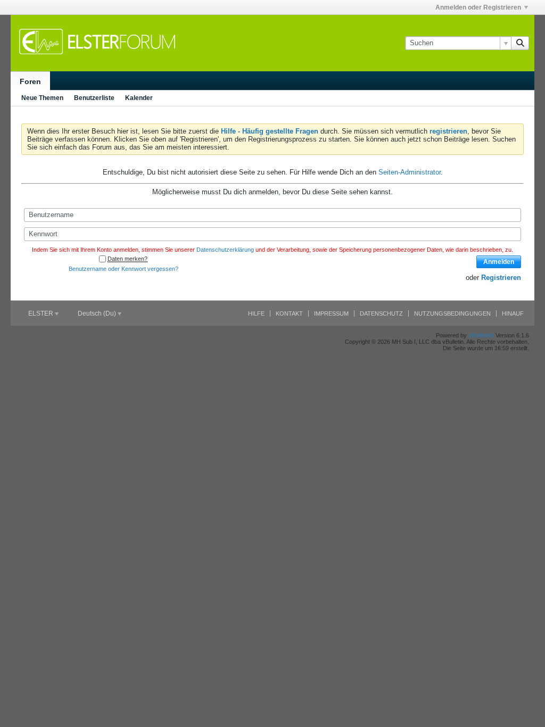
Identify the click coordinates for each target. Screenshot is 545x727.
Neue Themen (42, 98)
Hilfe (256, 313)
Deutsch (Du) (98, 313)
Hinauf (513, 313)
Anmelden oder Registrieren (478, 7)
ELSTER (41, 313)
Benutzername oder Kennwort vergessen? (123, 269)
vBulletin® (481, 335)
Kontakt (289, 313)
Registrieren (501, 278)
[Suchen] (520, 43)
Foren (30, 81)
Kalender (139, 98)
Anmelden (498, 262)
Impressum (331, 313)
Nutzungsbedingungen (452, 313)
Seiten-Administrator (409, 172)
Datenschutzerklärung (225, 249)
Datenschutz (381, 313)
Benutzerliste (94, 98)
